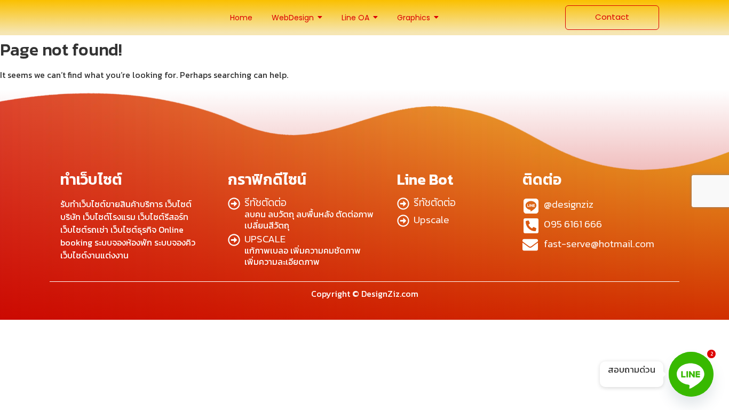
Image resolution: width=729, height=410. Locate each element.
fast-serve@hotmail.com (599, 243)
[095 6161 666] (531, 227)
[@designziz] (531, 207)
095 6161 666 (573, 224)
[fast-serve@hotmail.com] (530, 246)
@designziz (568, 204)
